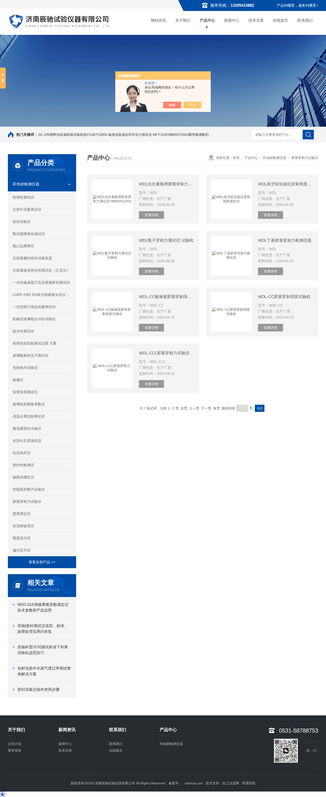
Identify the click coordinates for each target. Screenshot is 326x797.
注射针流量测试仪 (27, 209)
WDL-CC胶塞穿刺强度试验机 (284, 296)
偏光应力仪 (22, 550)
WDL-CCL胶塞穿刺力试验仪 (164, 353)
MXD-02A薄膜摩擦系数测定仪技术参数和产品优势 (42, 607)
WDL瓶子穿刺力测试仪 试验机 (166, 240)
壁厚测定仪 (22, 514)
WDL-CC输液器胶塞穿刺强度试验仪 (166, 296)
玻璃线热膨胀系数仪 (29, 404)
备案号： (175, 783)
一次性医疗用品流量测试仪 (34, 307)
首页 (236, 158)
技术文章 (256, 20)
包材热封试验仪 (25, 368)
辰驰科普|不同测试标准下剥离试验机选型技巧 (42, 650)
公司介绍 (14, 744)
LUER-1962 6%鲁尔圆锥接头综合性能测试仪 (42, 295)
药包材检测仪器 (26, 184)
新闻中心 (231, 20)
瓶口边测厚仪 (23, 246)
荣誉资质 (14, 750)
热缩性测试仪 (23, 197)
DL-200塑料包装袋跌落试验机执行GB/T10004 (73, 134)
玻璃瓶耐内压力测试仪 (30, 355)
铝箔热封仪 (22, 453)
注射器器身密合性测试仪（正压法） (41, 270)
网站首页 (158, 20)
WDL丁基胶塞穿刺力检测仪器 (284, 240)
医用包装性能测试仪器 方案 (35, 343)
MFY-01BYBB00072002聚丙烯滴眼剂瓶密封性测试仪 (192, 134)
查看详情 (151, 215)
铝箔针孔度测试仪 (27, 441)
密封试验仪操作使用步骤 (38, 689)
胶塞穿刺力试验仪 (27, 501)
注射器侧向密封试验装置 (32, 258)
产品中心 (207, 20)
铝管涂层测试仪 (25, 392)
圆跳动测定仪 (23, 477)
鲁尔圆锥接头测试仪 (29, 234)
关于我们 (182, 20)
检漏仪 (18, 380)
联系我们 (305, 20)
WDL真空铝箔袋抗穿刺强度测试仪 (285, 184)
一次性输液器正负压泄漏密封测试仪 (41, 282)
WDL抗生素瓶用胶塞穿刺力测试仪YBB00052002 (166, 184)
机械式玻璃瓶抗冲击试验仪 (34, 319)
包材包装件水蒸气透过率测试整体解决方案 (44, 671)
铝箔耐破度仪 (23, 526)
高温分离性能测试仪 (29, 416)
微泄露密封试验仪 (27, 428)
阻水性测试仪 (23, 331)
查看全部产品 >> (42, 562)
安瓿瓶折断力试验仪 (29, 489)
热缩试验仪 (22, 222)
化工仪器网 (230, 783)
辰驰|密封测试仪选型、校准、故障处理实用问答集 (42, 629)
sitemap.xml (194, 783)
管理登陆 (248, 783)
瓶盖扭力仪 (22, 538)
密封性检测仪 (23, 465)
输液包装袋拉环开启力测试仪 (130, 134)
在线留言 (280, 20)
